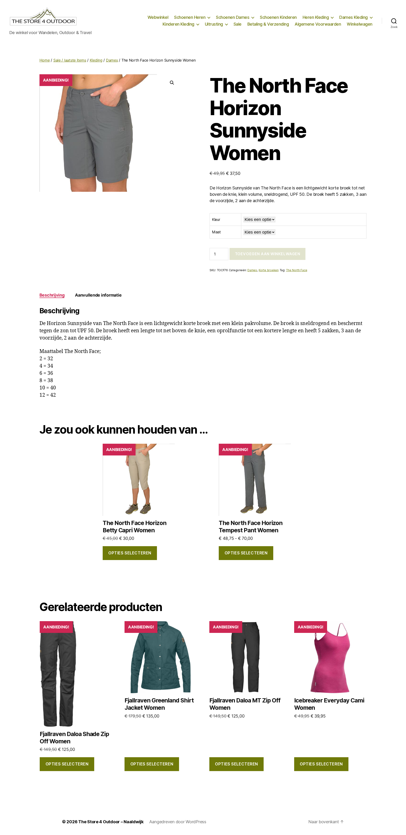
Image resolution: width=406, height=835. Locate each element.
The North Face (296, 270)
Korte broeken (269, 270)
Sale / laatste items (69, 60)
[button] (172, 82)
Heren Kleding (316, 17)
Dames (112, 60)
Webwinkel (158, 17)
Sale (238, 24)
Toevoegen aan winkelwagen (267, 253)
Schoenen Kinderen (278, 17)
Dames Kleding (353, 17)
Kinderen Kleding (178, 24)
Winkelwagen (359, 24)
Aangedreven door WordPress (177, 821)
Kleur (216, 219)
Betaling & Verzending (268, 24)
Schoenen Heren (189, 17)
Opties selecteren (129, 553)
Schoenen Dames (232, 17)
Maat (216, 232)
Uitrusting (214, 24)
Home (44, 60)
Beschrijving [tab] (52, 295)
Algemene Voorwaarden (318, 24)
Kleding (96, 60)
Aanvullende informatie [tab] (98, 295)
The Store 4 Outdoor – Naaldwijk (111, 821)
